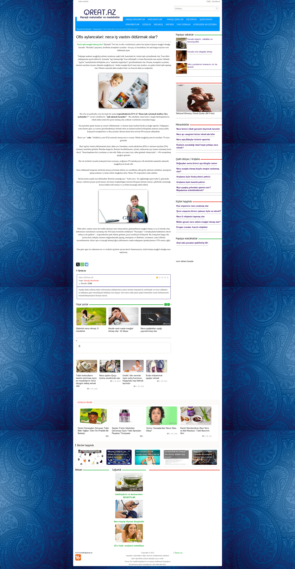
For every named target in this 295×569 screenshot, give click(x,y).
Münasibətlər (132, 24)
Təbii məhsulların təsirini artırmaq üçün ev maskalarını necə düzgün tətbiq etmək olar (86, 380)
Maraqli (86, 281)
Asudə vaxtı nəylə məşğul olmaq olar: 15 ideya (120, 329)
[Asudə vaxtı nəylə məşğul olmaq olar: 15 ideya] (123, 316)
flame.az (179, 553)
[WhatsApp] (82, 264)
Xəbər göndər (83, 1)
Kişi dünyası (191, 19)
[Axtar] (216, 8)
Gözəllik (146, 24)
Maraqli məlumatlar (135, 19)
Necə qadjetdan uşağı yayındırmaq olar (151, 329)
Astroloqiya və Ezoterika (205, 24)
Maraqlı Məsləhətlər (84, 29)
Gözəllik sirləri (84, 402)
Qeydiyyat (216, 1)
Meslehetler (94, 281)
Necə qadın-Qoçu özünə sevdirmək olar (109, 376)
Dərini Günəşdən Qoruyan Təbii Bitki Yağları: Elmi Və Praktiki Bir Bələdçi (93, 430)
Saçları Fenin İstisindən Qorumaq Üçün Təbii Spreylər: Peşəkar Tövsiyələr (127, 430)
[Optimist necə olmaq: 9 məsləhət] (91, 316)
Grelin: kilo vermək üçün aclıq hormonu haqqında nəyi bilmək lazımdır (133, 379)
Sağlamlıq (158, 24)
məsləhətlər (155, 19)
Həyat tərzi (97, 29)
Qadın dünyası (206, 19)
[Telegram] (86, 264)
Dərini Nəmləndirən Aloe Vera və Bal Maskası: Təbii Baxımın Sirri (195, 430)
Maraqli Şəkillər (175, 19)
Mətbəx (170, 24)
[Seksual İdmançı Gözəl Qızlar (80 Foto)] (199, 98)
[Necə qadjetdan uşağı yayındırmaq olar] (156, 316)
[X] (78, 264)
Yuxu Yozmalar (183, 24)
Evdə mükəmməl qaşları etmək (154, 376)
